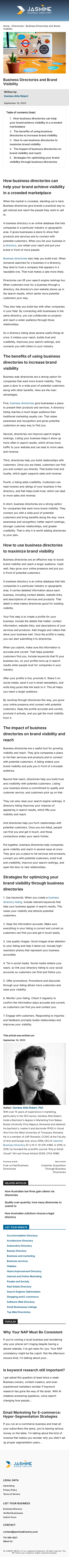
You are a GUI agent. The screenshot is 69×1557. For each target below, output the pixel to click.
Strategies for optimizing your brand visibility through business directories (34, 159)
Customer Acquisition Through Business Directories (53, 1169)
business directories (22, 403)
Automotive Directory (19, 1245)
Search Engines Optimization (23, 1291)
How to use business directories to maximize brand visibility (34, 142)
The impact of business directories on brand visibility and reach (35, 151)
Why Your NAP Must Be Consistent (32, 1332)
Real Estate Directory (19, 1286)
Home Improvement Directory (24, 1271)
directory (10, 245)
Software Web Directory (21, 1301)
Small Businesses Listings (22, 1306)
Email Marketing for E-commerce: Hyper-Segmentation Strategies (32, 1414)
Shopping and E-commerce (23, 1296)
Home (6, 26)
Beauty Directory (17, 1250)
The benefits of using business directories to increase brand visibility (33, 133)
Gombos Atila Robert (16, 96)
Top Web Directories (18, 1312)
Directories (18, 26)
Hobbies (11, 1266)
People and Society (18, 1281)
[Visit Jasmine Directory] (34, 14)
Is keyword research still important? (34, 1370)
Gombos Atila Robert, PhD (28, 1107)
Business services (17, 1261)
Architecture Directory (20, 1240)
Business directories (15, 258)
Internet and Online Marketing (24, 1276)
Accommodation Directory (22, 1235)
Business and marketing (21, 1255)
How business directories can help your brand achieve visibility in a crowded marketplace (36, 122)
